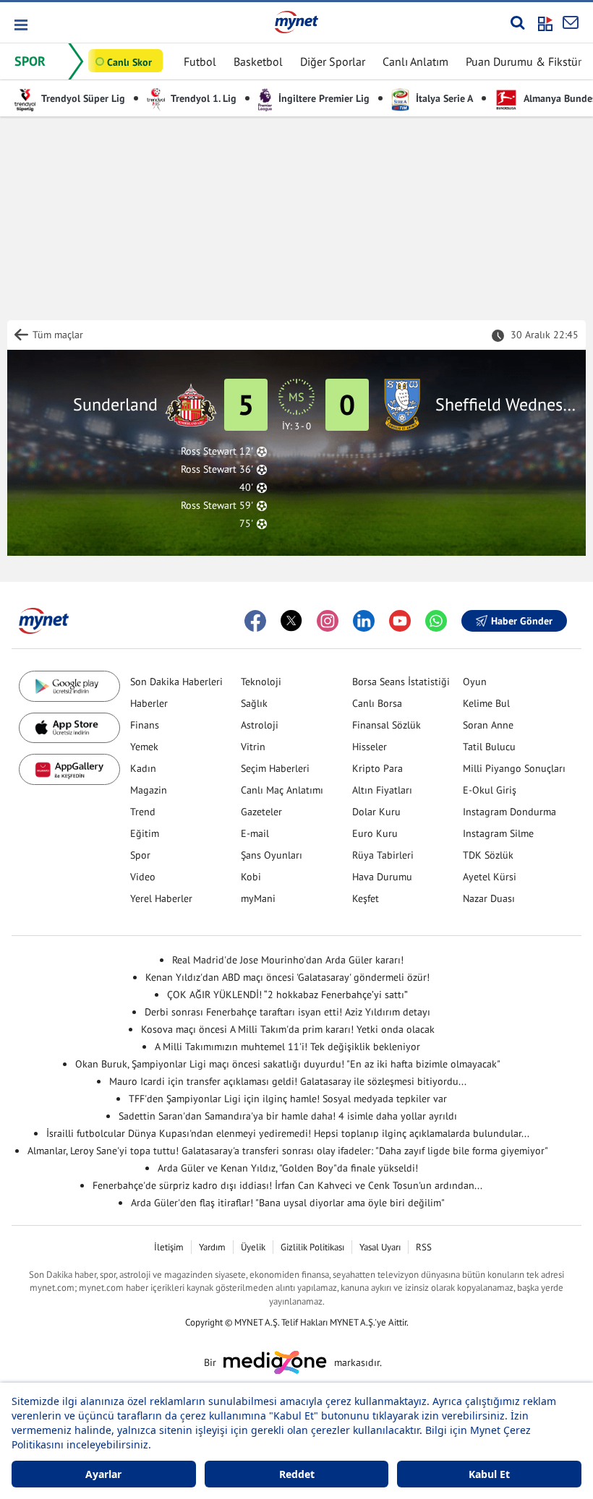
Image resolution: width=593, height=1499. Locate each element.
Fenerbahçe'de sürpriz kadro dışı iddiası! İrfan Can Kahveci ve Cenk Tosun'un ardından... (287, 1185)
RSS (424, 1247)
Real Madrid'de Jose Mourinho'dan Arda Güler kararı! (288, 959)
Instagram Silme (498, 833)
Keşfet (365, 898)
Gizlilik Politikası (312, 1247)
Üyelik (253, 1247)
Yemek (144, 746)
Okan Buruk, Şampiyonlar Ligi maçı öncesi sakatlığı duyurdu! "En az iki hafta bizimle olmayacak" (287, 1063)
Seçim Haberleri (275, 768)
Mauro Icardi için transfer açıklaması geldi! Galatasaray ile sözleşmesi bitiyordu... (287, 1081)
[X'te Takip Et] (291, 621)
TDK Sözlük (488, 855)
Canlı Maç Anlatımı (282, 789)
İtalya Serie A (443, 98)
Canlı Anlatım (415, 61)
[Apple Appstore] (69, 728)
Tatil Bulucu (489, 746)
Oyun (475, 681)
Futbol (200, 61)
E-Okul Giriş (489, 789)
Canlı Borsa (377, 703)
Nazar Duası (489, 898)
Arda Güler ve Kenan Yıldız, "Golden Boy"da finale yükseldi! (288, 1167)
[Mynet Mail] (571, 22)
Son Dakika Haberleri (176, 681)
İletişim (169, 1247)
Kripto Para (377, 768)
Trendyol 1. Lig (202, 98)
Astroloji (259, 724)
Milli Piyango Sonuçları (514, 768)
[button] (19, 25)
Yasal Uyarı (380, 1247)
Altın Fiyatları (382, 789)
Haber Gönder (522, 620)
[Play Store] (69, 686)
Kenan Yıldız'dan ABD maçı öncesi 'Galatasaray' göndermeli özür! (287, 977)
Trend (142, 811)
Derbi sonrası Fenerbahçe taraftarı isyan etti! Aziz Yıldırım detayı (287, 1011)
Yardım (212, 1247)
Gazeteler (261, 811)
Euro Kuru (375, 833)
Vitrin (253, 746)
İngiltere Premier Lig (323, 98)
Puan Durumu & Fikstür (523, 61)
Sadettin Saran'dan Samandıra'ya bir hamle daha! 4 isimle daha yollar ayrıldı (288, 1115)
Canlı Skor (129, 62)
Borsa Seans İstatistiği (401, 681)
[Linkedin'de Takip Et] (364, 621)
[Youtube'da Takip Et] (400, 621)
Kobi (251, 876)
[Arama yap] (517, 22)
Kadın (143, 768)
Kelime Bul (486, 703)
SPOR (30, 61)
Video (142, 876)
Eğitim (144, 833)
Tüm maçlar (58, 334)
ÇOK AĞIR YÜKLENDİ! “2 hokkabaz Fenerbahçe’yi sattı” (287, 994)
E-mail (255, 833)
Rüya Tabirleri (383, 855)
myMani (258, 898)
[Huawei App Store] (69, 769)
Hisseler (369, 746)
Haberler (149, 703)
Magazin (148, 789)
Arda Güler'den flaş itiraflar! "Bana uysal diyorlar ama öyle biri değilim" (288, 1202)
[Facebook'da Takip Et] (255, 621)
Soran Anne (488, 724)
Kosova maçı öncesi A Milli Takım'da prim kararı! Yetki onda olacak (288, 1029)
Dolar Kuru (376, 811)
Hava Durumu (382, 876)
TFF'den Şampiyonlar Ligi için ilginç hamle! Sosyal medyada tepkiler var (288, 1098)
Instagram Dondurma (509, 811)
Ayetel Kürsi (489, 876)
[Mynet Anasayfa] (296, 21)
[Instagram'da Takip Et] (327, 621)
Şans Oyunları (271, 855)
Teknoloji (261, 681)
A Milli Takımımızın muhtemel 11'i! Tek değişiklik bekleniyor (287, 1046)
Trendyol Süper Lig (82, 98)
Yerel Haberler (161, 898)
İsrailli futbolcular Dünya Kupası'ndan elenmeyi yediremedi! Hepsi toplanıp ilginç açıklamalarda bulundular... (287, 1133)
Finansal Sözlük (386, 724)
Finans (144, 724)
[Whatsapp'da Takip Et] (436, 621)
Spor (140, 855)
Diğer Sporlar (332, 61)
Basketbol (258, 61)
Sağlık (254, 703)
